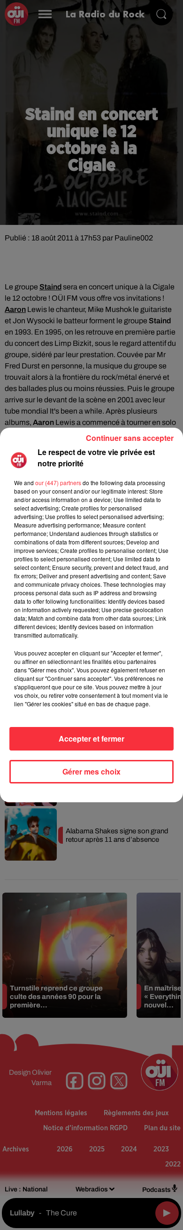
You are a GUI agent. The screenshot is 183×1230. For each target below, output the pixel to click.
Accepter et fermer (91, 738)
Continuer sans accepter (130, 437)
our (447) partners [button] (58, 483)
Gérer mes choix (91, 771)
